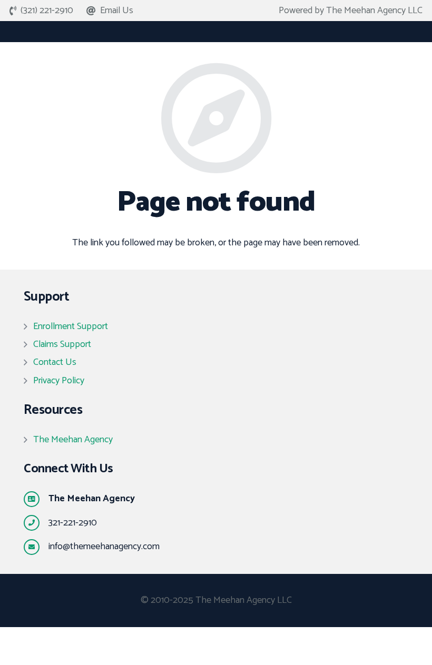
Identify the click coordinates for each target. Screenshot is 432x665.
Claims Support (62, 344)
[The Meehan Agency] (36, 499)
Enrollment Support (70, 326)
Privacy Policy (58, 381)
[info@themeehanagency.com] (36, 547)
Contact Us (54, 362)
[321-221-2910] (36, 523)
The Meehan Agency (73, 440)
